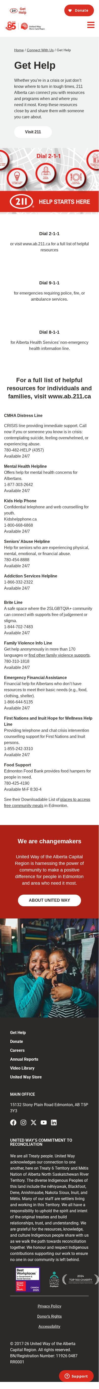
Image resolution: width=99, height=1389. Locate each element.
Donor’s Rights (49, 1316)
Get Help (18, 1032)
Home (19, 50)
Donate (16, 1041)
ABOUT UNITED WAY (49, 900)
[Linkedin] (54, 1122)
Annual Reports (24, 1059)
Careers (17, 1050)
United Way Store (26, 1077)
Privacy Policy (49, 1306)
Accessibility (49, 1326)
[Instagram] (23, 1122)
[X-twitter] (33, 1122)
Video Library (22, 1068)
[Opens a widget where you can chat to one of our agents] (76, 1376)
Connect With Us (40, 50)
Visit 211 (33, 132)
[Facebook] (13, 1122)
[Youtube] (44, 1122)
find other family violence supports (59, 655)
